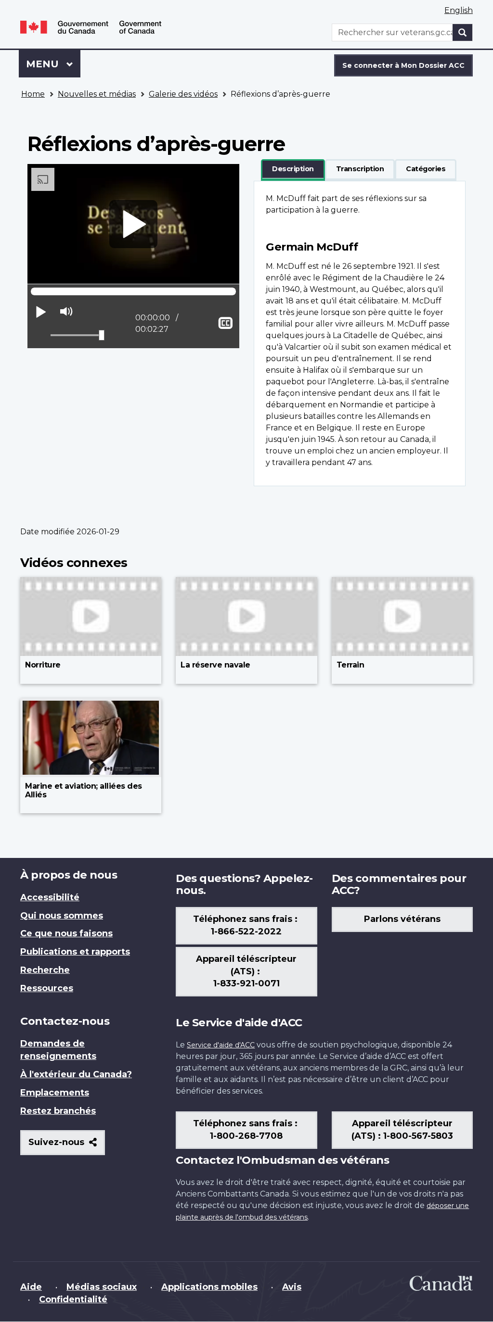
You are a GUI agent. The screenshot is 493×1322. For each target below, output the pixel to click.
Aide (31, 1287)
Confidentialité (73, 1299)
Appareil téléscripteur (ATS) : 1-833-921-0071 (246, 971)
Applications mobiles (209, 1287)
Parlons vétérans (402, 919)
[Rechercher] (463, 32)
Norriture (43, 664)
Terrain (350, 664)
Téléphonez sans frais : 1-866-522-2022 (246, 925)
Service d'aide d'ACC (221, 1045)
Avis (291, 1287)
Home (33, 94)
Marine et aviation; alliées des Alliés (83, 790)
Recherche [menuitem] (45, 970)
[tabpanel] (360, 333)
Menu (53, 64)
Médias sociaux (101, 1287)
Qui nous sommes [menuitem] (61, 915)
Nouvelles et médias (97, 94)
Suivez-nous (66, 1145)
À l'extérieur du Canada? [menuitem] (76, 1074)
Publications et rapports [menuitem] (75, 951)
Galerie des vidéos (183, 94)
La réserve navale (215, 664)
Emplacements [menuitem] (54, 1092)
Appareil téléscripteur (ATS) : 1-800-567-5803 (402, 1129)
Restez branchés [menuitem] (58, 1111)
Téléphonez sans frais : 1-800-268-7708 (246, 1129)
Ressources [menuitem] (46, 988)
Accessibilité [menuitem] (49, 897)
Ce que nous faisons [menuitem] (66, 933)
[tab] (293, 169)
